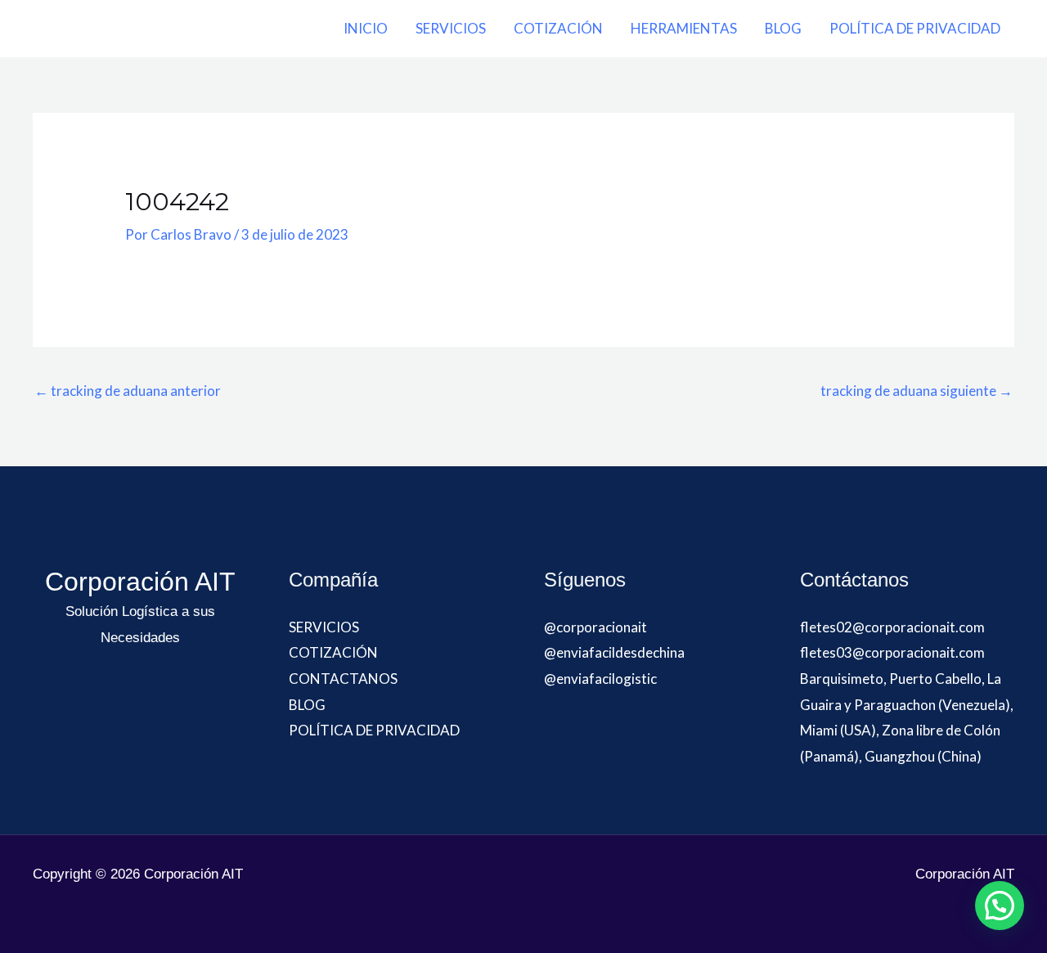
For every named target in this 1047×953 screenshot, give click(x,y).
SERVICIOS (451, 28)
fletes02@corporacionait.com (892, 627)
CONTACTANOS (343, 678)
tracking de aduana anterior (127, 390)
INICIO (366, 28)
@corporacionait (595, 627)
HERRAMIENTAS (684, 28)
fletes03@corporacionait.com (892, 652)
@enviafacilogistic (600, 678)
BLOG (783, 28)
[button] (999, 905)
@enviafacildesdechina (614, 652)
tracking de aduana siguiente (916, 390)
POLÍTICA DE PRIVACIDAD (914, 28)
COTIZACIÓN (558, 28)
